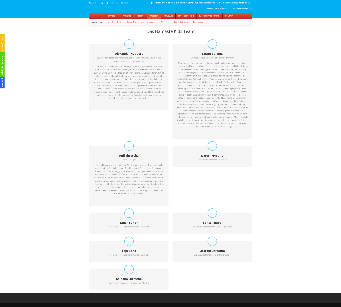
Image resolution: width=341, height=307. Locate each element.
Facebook (2, 82)
